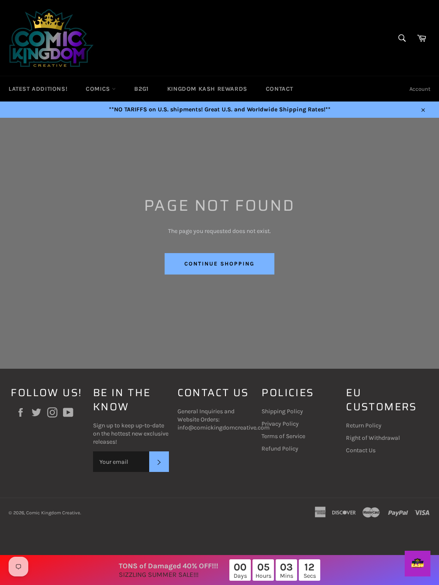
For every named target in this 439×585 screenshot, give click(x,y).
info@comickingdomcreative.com (223, 427)
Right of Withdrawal (373, 438)
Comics (99, 89)
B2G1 (141, 89)
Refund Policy (280, 448)
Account (419, 89)
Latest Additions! (38, 89)
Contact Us (361, 450)
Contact (279, 89)
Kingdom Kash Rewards (207, 89)
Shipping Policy (282, 411)
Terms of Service (283, 436)
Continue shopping (219, 263)
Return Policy (364, 425)
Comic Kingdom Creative (53, 513)
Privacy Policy (280, 423)
